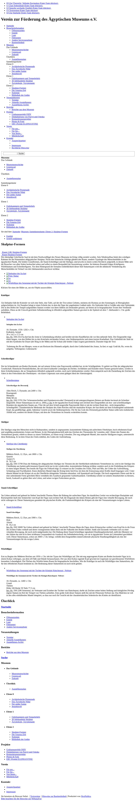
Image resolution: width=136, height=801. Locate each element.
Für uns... (16, 129)
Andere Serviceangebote (22, 40)
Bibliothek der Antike (21, 95)
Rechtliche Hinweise (20, 148)
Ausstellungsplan (19, 59)
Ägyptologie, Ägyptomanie (23, 83)
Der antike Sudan (19, 71)
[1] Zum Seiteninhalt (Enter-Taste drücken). (24, 6)
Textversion (35, 796)
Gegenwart (16, 52)
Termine (15, 100)
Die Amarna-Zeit (19, 90)
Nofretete (16, 93)
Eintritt (14, 33)
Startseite (16, 232)
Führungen (16, 38)
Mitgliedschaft (18, 136)
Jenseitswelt (17, 73)
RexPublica (86, 796)
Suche (4, 657)
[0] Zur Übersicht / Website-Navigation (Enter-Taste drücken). (32, 3)
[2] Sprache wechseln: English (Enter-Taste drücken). (28, 8)
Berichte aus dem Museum (23, 109)
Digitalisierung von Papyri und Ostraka (28, 117)
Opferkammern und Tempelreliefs (26, 78)
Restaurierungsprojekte (21, 119)
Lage (14, 35)
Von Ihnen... (17, 133)
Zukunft (15, 54)
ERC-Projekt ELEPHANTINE (25, 124)
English (9, 236)
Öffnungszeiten (18, 30)
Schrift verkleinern (14, 238)
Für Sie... (15, 131)
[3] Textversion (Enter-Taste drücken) (22, 10)
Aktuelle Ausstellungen (21, 102)
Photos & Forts (18, 121)
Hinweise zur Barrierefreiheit (54, 796)
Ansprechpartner (19, 141)
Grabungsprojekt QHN (21, 114)
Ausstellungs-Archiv (20, 105)
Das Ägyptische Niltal (21, 69)
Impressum (16, 145)
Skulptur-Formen (19, 88)
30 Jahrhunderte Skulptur (22, 81)
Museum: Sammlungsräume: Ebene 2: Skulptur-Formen (44, 232)
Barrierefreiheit (18, 42)
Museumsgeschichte (20, 50)
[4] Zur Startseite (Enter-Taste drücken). (23, 13)
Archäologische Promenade (23, 66)
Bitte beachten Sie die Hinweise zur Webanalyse (21, 799)
